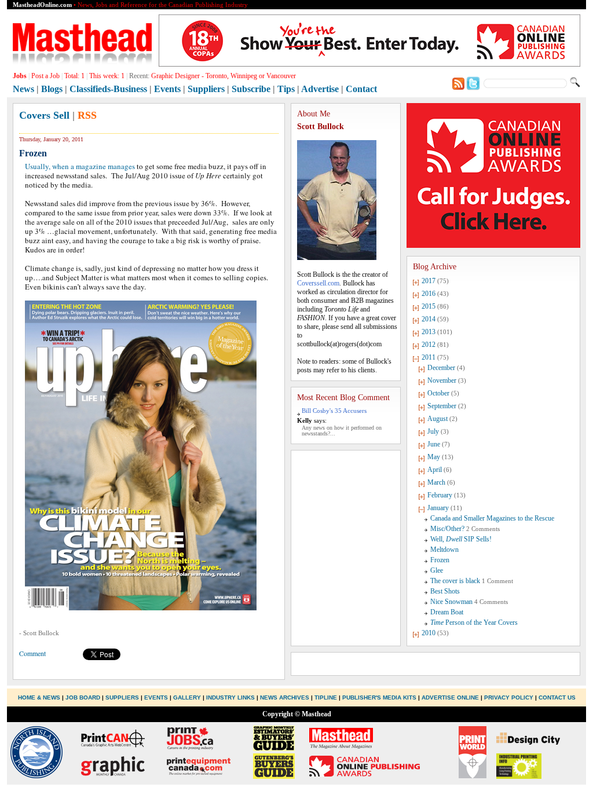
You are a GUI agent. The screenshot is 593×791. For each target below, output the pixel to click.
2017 (428, 281)
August (437, 419)
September (441, 406)
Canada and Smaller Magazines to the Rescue (492, 518)
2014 (428, 319)
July (433, 431)
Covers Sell (44, 115)
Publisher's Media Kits (379, 697)
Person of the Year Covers (474, 622)
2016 (428, 294)
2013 (428, 332)
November (441, 380)
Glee (436, 570)
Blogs (52, 89)
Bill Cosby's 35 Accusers (334, 410)
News (23, 89)
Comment (32, 653)
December (441, 368)
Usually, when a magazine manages (80, 166)
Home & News (40, 697)
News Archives (284, 697)
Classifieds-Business (108, 89)
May (433, 457)
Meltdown (444, 549)
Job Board (82, 697)
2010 (428, 633)
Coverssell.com (318, 283)
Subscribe (251, 89)
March (436, 482)
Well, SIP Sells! (461, 539)
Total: (74, 76)
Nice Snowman (451, 602)
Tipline (325, 697)
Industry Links (230, 697)
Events (167, 89)
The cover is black (455, 581)
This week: (107, 76)
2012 (428, 344)
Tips (286, 89)
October (438, 393)
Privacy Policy (508, 697)
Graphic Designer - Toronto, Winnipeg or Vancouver (223, 76)
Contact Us (557, 697)
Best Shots (445, 591)
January (438, 508)
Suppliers (206, 89)
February (439, 495)
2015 (428, 306)
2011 (428, 357)
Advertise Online (450, 697)
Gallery (187, 697)
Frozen (439, 560)
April (434, 470)
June (433, 444)
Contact (361, 89)
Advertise (320, 89)
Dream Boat (446, 612)
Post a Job (45, 76)
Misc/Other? (447, 529)
